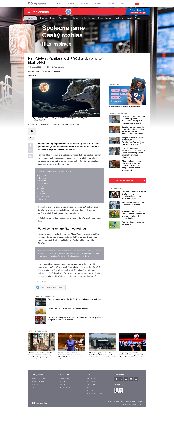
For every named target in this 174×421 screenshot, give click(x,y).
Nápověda (91, 381)
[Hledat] (143, 3)
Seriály (130, 18)
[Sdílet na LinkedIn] (30, 156)
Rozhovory (119, 18)
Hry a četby (115, 90)
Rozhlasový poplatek (95, 393)
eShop (34, 387)
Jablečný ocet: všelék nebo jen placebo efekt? (68, 308)
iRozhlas (58, 3)
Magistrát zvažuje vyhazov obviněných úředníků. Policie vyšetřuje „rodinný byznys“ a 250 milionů (133, 141)
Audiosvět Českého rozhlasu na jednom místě (124, 106)
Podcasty (63, 384)
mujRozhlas (84, 3)
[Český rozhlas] (37, 3)
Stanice (97, 3)
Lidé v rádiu (91, 384)
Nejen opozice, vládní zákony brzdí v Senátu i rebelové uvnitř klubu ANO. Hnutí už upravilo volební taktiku (70, 356)
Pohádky (114, 94)
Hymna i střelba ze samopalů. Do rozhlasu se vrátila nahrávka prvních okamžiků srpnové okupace (133, 152)
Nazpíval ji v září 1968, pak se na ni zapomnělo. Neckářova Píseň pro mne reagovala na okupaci (133, 119)
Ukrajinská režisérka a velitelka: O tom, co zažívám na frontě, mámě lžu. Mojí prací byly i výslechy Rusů (40, 356)
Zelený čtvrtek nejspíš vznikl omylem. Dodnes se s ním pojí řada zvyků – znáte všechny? (133, 214)
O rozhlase (110, 3)
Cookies (109, 402)
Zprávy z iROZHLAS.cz (38, 331)
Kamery (91, 18)
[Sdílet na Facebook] (30, 145)
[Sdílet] (33, 138)
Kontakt (90, 390)
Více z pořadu (116, 189)
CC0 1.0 (42, 120)
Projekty (108, 18)
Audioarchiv (64, 18)
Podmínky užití (130, 402)
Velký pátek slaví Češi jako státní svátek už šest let (133, 203)
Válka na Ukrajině (38, 378)
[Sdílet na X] (30, 150)
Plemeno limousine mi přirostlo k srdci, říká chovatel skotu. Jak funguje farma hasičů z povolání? (131, 165)
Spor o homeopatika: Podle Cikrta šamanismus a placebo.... (74, 299)
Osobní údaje (118, 402)
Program (71, 3)
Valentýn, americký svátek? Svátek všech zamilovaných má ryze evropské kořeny (134, 195)
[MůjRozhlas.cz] (32, 76)
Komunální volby (38, 381)
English (139, 402)
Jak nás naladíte (93, 378)
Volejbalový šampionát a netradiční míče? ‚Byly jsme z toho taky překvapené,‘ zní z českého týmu (132, 356)
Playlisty (75, 18)
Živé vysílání (115, 97)
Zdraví (31, 18)
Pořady (53, 18)
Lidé (84, 18)
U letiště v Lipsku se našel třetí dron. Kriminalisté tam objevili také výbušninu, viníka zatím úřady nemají (102, 356)
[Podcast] (30, 138)
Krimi (123, 90)
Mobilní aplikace (66, 387)
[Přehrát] (32, 131)
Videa (137, 18)
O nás (100, 18)
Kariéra (89, 387)
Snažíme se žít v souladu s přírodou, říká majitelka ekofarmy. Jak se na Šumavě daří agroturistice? (134, 130)
